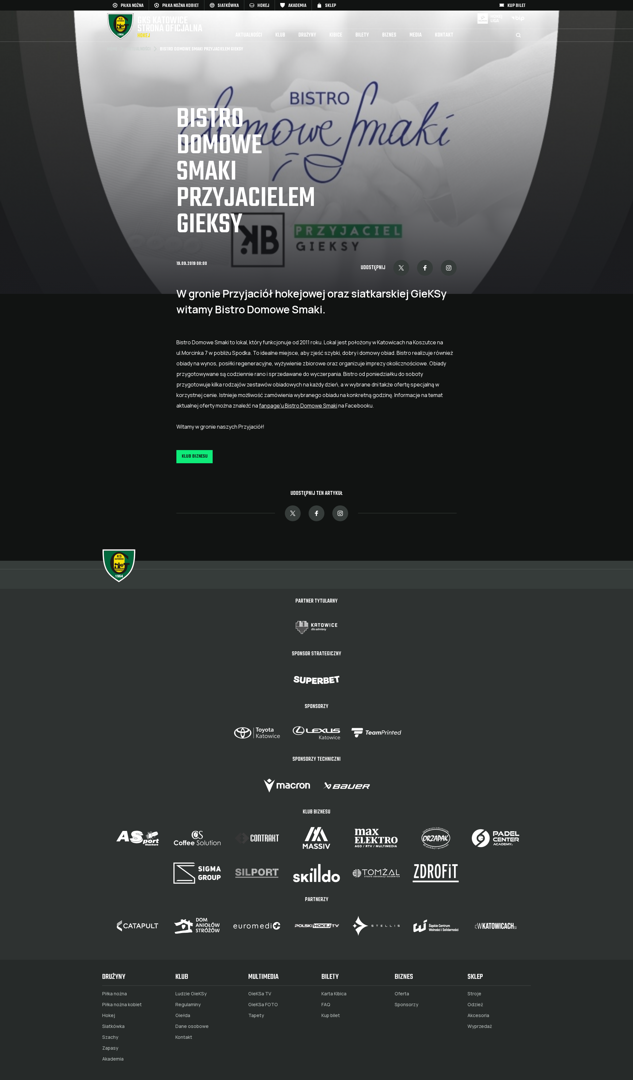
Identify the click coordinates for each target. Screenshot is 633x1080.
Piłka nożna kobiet (122, 1005)
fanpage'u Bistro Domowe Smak (297, 405)
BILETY (362, 35)
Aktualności (248, 35)
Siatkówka (113, 1026)
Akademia (113, 1059)
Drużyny (307, 35)
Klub (280, 35)
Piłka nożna (114, 994)
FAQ (325, 1005)
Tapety (256, 1015)
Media (415, 35)
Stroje (474, 994)
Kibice (335, 35)
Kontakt (444, 35)
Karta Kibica (334, 994)
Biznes (389, 35)
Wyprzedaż (479, 1026)
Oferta (402, 994)
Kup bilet (330, 1015)
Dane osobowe (192, 1026)
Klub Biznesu (195, 456)
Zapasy (110, 1048)
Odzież (475, 1005)
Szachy (110, 1037)
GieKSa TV (259, 994)
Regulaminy (188, 1005)
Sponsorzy (406, 1005)
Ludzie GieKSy (191, 994)
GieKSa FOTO (263, 1005)
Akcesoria (478, 1015)
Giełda (182, 1015)
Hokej (108, 1015)
